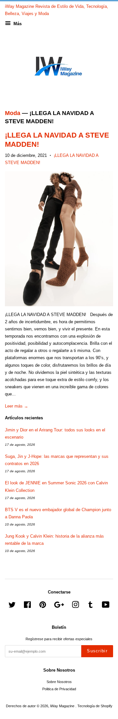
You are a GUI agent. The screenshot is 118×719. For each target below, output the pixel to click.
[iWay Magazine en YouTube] (105, 606)
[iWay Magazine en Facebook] (27, 606)
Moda (12, 113)
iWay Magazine (62, 706)
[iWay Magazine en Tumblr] (90, 606)
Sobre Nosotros (59, 682)
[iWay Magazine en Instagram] (75, 606)
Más (17, 23)
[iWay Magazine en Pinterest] (42, 606)
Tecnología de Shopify (94, 706)
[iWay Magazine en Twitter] (12, 606)
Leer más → (16, 406)
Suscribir (97, 650)
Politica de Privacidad (59, 689)
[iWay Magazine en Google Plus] (59, 606)
